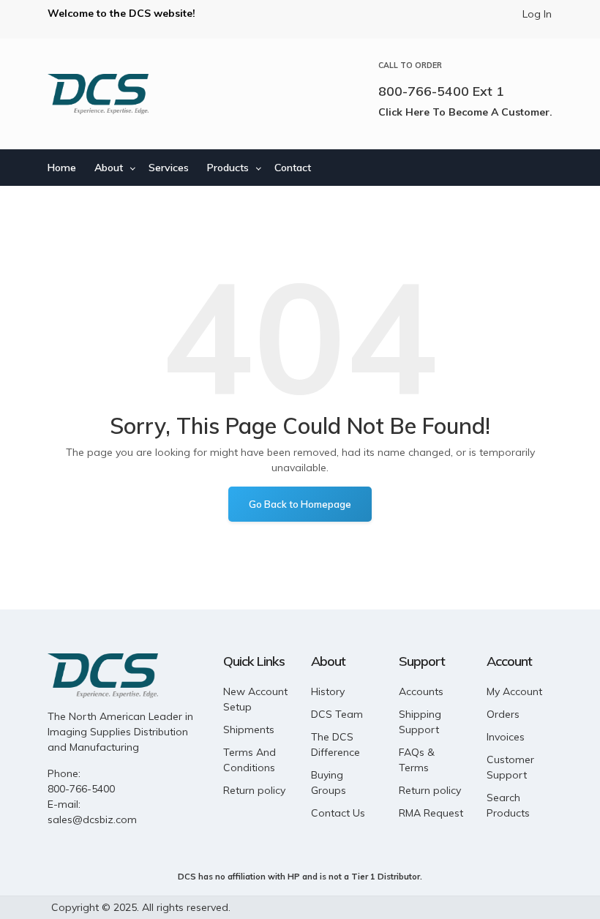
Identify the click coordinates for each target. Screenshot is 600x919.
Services (169, 167)
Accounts (421, 691)
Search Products (508, 805)
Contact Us (338, 812)
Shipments (248, 729)
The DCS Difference (335, 744)
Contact (292, 167)
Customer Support (510, 767)
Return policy (254, 790)
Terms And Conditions (249, 760)
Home (62, 167)
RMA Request (431, 812)
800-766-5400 (81, 788)
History (328, 691)
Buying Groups (328, 782)
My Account (514, 691)
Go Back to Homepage (300, 504)
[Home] (98, 94)
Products (228, 167)
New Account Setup (255, 699)
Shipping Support (420, 722)
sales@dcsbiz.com (92, 819)
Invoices (506, 736)
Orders (503, 714)
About (108, 167)
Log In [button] (537, 13)
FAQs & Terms (417, 760)
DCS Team (337, 714)
